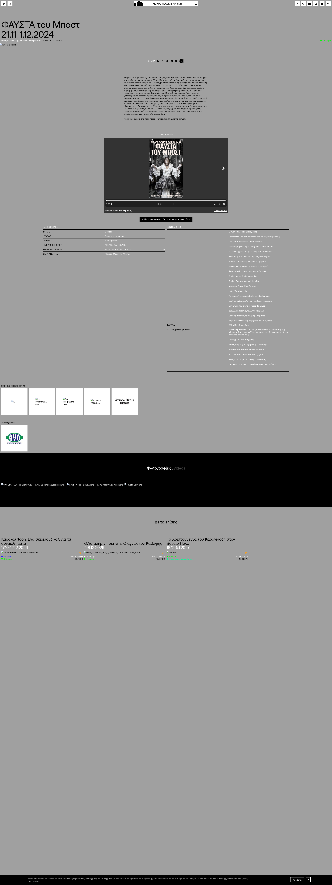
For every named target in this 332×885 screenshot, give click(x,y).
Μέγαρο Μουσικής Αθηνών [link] (14, 40)
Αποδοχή (297, 879)
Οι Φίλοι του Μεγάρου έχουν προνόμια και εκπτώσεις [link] (166, 219)
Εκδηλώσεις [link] (35, 40)
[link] (3, 3)
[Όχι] (308, 879)
